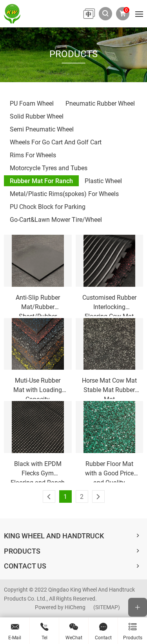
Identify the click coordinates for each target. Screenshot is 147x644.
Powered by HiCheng (60, 607)
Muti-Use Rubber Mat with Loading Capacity (37, 387)
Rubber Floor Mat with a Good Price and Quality (109, 470)
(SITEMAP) (106, 607)
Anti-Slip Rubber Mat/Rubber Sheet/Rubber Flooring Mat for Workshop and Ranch (37, 304)
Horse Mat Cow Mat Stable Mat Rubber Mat (109, 387)
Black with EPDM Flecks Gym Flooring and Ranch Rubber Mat (38, 470)
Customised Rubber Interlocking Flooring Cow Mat (109, 304)
